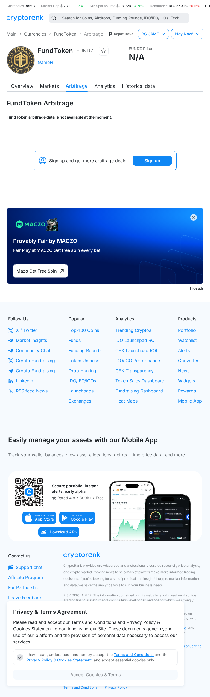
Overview (22, 86)
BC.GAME (150, 33)
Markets (49, 86)
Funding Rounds (85, 350)
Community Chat (33, 350)
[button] (39, 518)
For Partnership (23, 587)
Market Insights (31, 340)
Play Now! (184, 33)
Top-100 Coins (84, 330)
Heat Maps (126, 401)
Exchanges (80, 401)
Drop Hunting (82, 370)
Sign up (152, 160)
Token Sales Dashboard (139, 380)
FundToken (65, 34)
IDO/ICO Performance (137, 360)
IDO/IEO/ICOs (82, 380)
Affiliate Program (25, 577)
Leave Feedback (25, 597)
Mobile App (190, 401)
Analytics (104, 86)
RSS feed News (32, 391)
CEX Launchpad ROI (136, 350)
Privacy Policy (116, 687)
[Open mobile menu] (199, 18)
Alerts (184, 350)
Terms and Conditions (80, 687)
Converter (188, 360)
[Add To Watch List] (104, 51)
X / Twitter (26, 330)
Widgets (186, 380)
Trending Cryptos (133, 330)
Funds (75, 340)
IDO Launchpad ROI (135, 340)
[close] (193, 217)
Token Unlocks (84, 360)
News (183, 370)
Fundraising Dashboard (139, 391)
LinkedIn (24, 380)
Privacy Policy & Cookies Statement (59, 660)
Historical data (138, 86)
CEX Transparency (134, 370)
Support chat (29, 567)
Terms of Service (188, 646)
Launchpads (81, 391)
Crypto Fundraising (35, 360)
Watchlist (187, 340)
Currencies (35, 34)
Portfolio (187, 330)
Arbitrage (77, 86)
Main (11, 34)
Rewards (187, 391)
